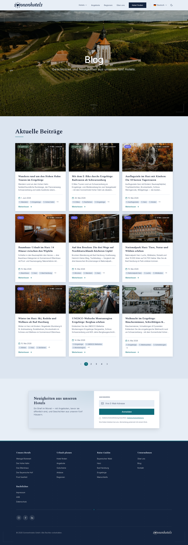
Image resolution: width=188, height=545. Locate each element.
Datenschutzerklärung (135, 418)
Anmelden (127, 411)
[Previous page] (81, 364)
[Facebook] (25, 517)
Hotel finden (137, 5)
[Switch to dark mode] (171, 5)
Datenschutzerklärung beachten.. (123, 418)
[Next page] (107, 364)
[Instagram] (18, 517)
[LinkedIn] (32, 517)
